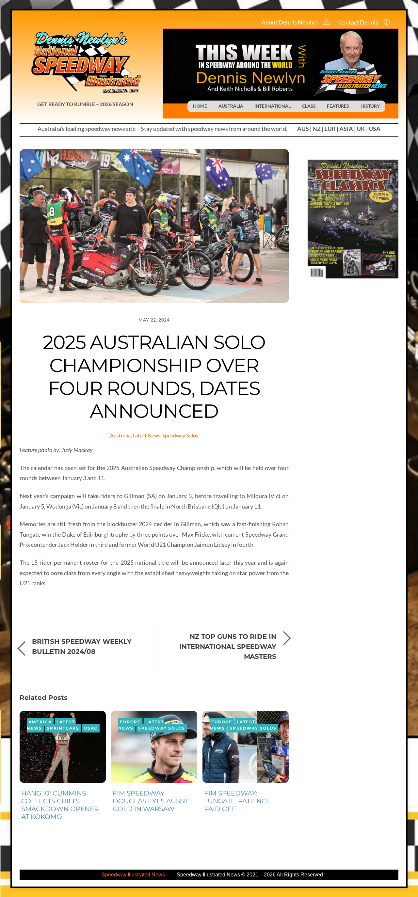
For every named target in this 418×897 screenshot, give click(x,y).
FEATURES (338, 106)
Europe (130, 722)
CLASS (309, 106)
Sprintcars (63, 728)
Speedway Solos (180, 435)
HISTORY (370, 106)
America (40, 722)
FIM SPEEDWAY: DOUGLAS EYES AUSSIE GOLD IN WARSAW (151, 801)
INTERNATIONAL (272, 106)
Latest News (146, 435)
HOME (200, 106)
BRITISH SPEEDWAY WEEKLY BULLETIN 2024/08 (82, 646)
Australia (120, 435)
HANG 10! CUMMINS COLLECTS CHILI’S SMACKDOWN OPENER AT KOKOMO (60, 804)
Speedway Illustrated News (134, 874)
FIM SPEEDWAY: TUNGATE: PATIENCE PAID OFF (237, 801)
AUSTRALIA (230, 106)
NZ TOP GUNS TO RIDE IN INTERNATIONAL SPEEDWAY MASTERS (227, 646)
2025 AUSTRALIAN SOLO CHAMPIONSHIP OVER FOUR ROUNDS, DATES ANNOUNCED (154, 376)
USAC (91, 728)
